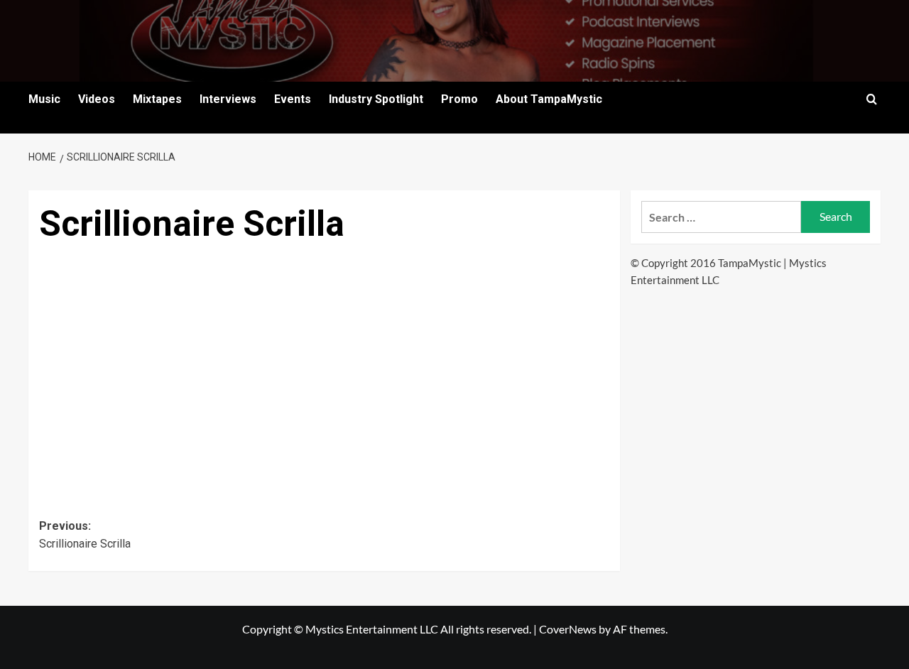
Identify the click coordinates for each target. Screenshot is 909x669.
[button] (872, 99)
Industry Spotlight (376, 99)
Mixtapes (157, 99)
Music (44, 99)
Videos (96, 99)
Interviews (228, 99)
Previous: (85, 535)
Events (292, 99)
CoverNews (568, 629)
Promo (459, 99)
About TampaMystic (549, 99)
